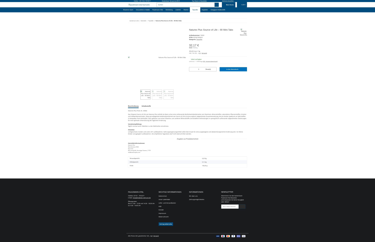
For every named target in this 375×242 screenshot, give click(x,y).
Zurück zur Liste (134, 21)
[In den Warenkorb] (129, 27)
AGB (160, 206)
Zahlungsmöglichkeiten (196, 199)
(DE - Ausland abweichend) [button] (210, 61)
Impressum (162, 213)
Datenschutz (163, 196)
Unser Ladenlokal (164, 199)
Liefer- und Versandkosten (167, 203)
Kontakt (161, 210)
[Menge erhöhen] (214, 69)
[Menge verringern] (191, 69)
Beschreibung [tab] (133, 106)
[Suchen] (217, 5)
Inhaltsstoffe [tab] (146, 106)
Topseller (199, 39)
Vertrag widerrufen (165, 224)
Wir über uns (193, 196)
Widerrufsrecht (164, 217)
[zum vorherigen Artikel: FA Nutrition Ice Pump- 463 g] (241, 21)
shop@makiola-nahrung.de (142, 198)
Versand (204, 53)
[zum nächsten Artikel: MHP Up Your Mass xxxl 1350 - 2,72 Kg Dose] (245, 21)
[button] (228, 4)
